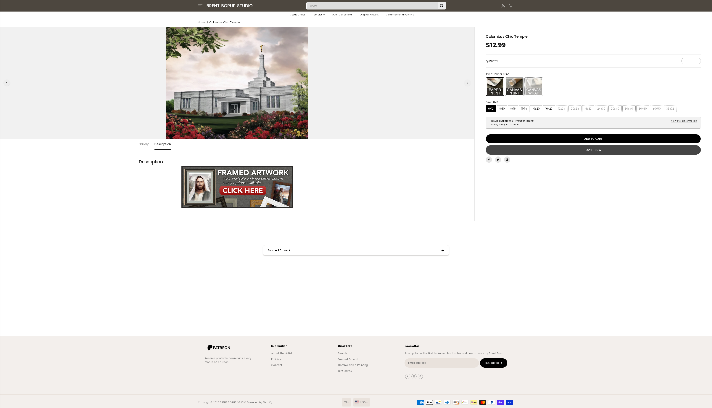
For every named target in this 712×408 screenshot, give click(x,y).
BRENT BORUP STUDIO (233, 402)
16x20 (549, 109)
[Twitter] (498, 159)
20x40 (615, 109)
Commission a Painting (400, 14)
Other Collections (342, 14)
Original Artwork (369, 14)
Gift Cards (345, 371)
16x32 (588, 109)
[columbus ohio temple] (237, 83)
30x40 (629, 109)
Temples (317, 14)
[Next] (467, 83)
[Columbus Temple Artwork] (237, 187)
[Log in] (503, 5)
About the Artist (281, 353)
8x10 (502, 109)
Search (342, 353)
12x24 (562, 109)
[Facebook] (489, 159)
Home (202, 22)
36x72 (670, 109)
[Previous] (7, 83)
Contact (276, 365)
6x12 (491, 109)
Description (162, 144)
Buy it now (593, 150)
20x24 (575, 109)
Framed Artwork (348, 359)
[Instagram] (414, 376)
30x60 (643, 109)
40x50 (656, 109)
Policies (276, 359)
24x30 (601, 109)
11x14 (524, 109)
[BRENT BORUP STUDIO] (229, 6)
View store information (684, 120)
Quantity (492, 61)
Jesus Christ (297, 14)
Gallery (144, 144)
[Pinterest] (507, 159)
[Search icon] (442, 5)
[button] (200, 5)
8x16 (513, 109)
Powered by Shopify (259, 402)
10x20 (536, 109)
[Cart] (510, 5)
